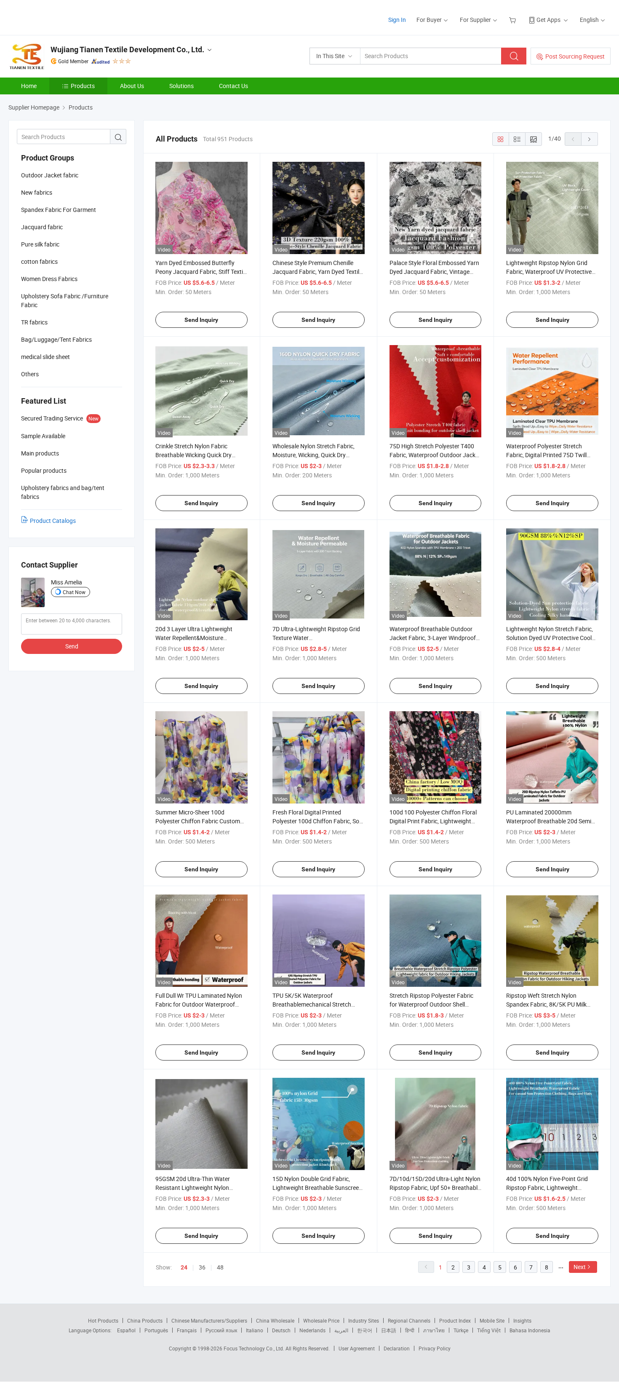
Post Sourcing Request (575, 56)
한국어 (364, 1330)
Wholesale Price (321, 1320)
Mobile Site (492, 1320)
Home (29, 86)
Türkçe (461, 1330)
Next (580, 1267)
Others (30, 374)
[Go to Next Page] (590, 139)
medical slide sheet (45, 357)
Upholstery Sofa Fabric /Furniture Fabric (64, 300)
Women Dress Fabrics (49, 279)
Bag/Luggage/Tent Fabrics (56, 339)
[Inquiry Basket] (513, 20)
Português (156, 1330)
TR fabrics (34, 322)
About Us (132, 86)
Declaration (397, 1348)
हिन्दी (409, 1330)
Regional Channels (409, 1320)
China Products (145, 1320)
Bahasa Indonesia (530, 1330)
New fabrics (36, 192)
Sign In (397, 20)
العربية (341, 1330)
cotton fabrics (39, 261)
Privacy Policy (435, 1348)
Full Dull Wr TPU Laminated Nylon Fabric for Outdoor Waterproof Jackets (198, 1004)
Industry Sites (363, 1320)
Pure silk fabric (40, 244)
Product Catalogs (53, 521)
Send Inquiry (201, 319)
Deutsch (281, 1330)
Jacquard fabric (42, 227)
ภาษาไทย (434, 1330)
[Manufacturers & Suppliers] (62, 17)
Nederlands (312, 1330)
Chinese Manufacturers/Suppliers (209, 1320)
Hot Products (103, 1320)
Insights (522, 1320)
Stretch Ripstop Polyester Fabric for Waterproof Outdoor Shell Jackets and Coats (431, 1004)
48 (220, 1267)
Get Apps (548, 20)
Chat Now (74, 592)
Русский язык (221, 1330)
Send (71, 646)
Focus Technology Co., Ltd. (254, 1348)
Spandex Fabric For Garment (58, 210)
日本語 (388, 1330)
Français (187, 1330)
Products (83, 86)
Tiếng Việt (489, 1330)
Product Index (455, 1320)
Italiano (254, 1330)
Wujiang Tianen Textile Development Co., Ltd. (127, 49)
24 (184, 1267)
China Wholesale (275, 1320)
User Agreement (357, 1348)
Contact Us (233, 86)
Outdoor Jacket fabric (49, 175)
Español (126, 1330)
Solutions (181, 86)
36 (202, 1267)
